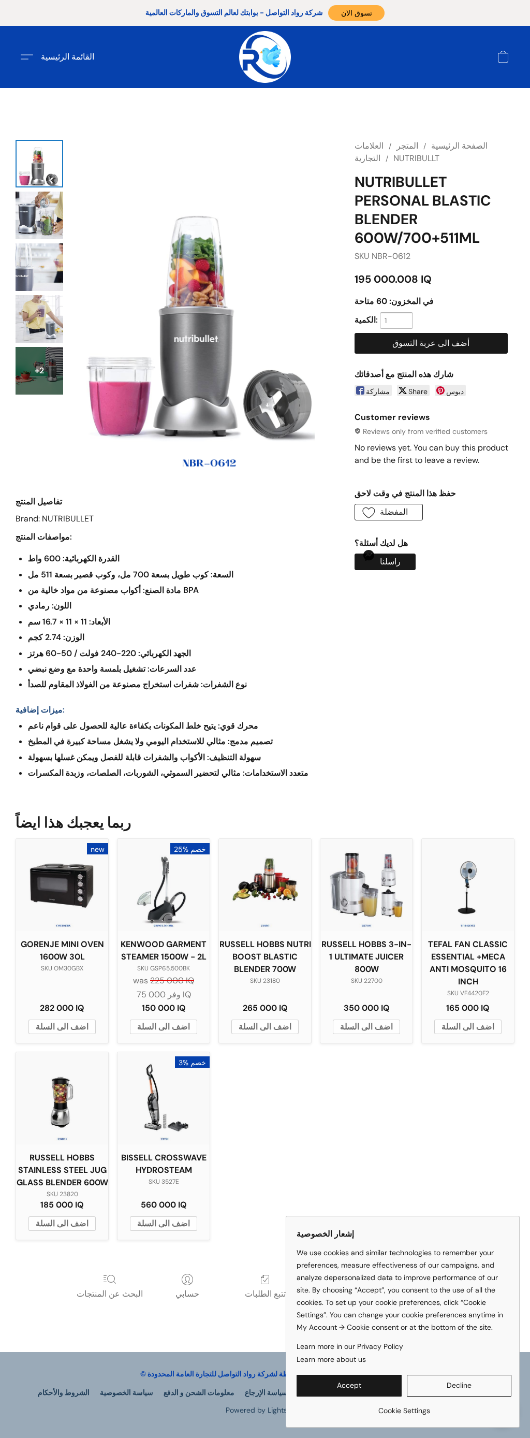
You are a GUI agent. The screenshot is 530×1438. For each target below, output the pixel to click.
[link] (404, 1407)
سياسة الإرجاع (266, 1392)
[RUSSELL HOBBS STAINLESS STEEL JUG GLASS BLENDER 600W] (62, 1098)
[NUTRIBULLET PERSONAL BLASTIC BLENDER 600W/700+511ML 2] (39, 267)
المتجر (407, 145)
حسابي (187, 1293)
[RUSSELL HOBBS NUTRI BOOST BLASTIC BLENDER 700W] (265, 885)
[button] (356, 13)
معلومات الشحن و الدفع (199, 1392)
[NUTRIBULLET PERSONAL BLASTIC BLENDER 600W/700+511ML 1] (39, 215)
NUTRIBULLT (416, 158)
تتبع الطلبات (265, 1293)
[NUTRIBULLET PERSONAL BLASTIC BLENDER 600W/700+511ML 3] (39, 319)
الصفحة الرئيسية (459, 145)
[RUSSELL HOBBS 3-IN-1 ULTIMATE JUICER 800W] (366, 885)
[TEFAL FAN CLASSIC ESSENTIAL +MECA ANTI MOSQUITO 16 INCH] (468, 885)
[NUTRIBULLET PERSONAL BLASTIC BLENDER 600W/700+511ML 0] (39, 163)
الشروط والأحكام (64, 1392)
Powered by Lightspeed (265, 1410)
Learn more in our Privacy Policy (350, 1346)
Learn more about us (331, 1359)
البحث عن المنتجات (110, 1293)
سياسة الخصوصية (126, 1392)
